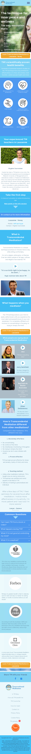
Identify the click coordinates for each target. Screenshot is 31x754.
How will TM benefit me (15, 697)
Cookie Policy (15, 718)
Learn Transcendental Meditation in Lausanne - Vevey (15, 55)
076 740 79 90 (18, 223)
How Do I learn (15, 706)
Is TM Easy (15, 694)
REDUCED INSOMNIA (8, 127)
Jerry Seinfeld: (23, 367)
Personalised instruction (12, 38)
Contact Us (15, 709)
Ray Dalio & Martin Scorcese (23, 386)
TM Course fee (15, 701)
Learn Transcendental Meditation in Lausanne (15, 332)
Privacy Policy (15, 713)
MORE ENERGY (8, 109)
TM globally (14, 721)
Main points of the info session (15, 204)
